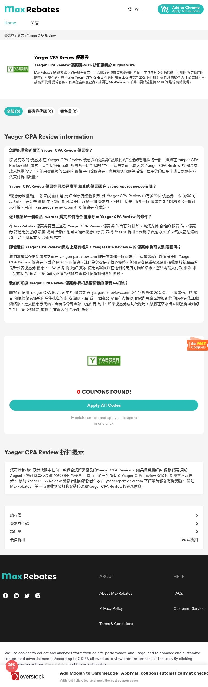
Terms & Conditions (116, 623)
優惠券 (9, 35)
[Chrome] (181, 9)
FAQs (178, 593)
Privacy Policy (111, 608)
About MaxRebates (115, 593)
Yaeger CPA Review (41, 35)
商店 (20, 35)
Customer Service (189, 608)
